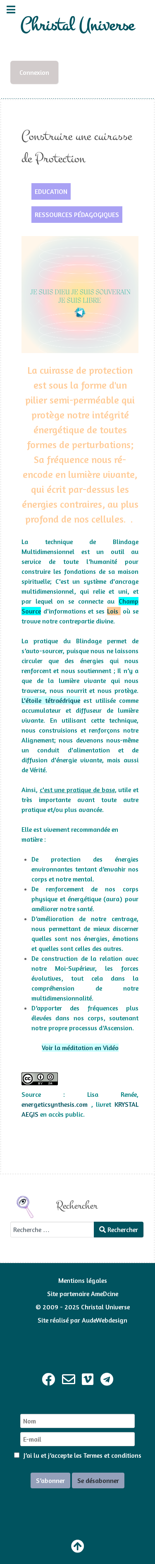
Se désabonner (98, 1480)
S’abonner (50, 1480)
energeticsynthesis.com (54, 1104)
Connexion (34, 72)
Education (51, 191)
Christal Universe (77, 25)
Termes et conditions (112, 1455)
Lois (114, 611)
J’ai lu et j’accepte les (81, 1455)
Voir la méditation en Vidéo (80, 1047)
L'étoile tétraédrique (50, 700)
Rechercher (122, 1229)
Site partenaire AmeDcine (82, 1293)
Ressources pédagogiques (77, 214)
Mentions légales (82, 1280)
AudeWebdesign (104, 1320)
